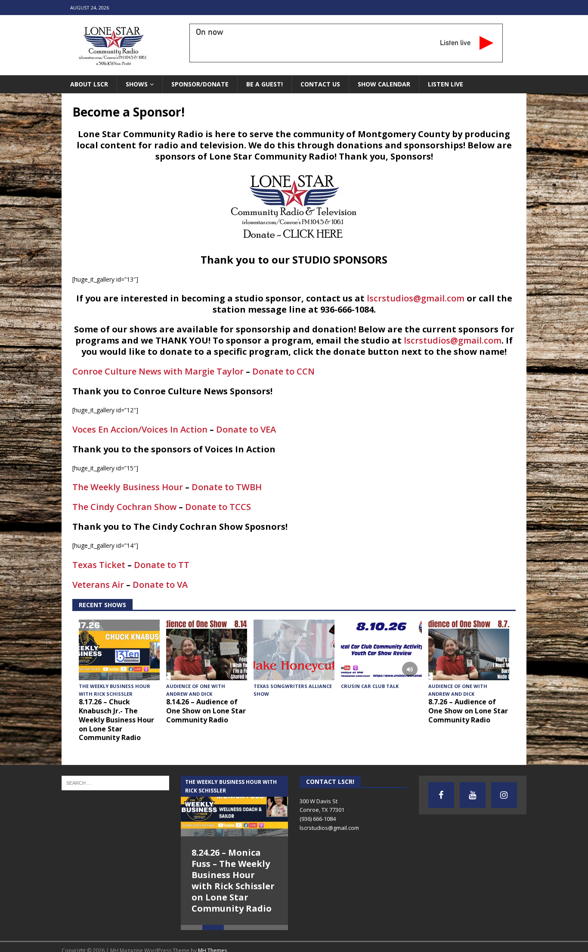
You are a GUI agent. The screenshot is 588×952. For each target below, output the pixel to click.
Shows (137, 84)
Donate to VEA (246, 429)
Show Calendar (384, 84)
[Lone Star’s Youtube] (473, 795)
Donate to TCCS (218, 507)
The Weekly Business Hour (127, 487)
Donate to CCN (283, 371)
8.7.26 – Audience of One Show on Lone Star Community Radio (468, 711)
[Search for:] (115, 782)
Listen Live (445, 84)
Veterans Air (98, 584)
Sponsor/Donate (200, 84)
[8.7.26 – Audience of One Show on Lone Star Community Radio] (468, 650)
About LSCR (89, 84)
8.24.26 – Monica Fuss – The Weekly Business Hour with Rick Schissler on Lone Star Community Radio (233, 880)
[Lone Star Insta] (504, 795)
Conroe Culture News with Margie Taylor (158, 371)
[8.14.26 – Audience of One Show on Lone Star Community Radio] (206, 650)
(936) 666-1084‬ (318, 819)
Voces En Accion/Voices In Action (139, 429)
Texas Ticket (98, 565)
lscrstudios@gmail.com (415, 298)
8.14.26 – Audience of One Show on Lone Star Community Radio (206, 711)
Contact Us (320, 84)
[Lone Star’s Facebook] (441, 795)
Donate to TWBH (227, 487)
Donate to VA (160, 584)
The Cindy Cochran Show (124, 507)
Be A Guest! (264, 84)
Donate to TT (161, 565)
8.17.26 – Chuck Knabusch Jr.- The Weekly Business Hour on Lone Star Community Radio (116, 719)
